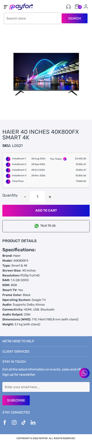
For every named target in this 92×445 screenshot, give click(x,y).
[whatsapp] (84, 373)
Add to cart (46, 211)
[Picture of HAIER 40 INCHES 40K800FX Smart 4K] (46, 74)
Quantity (10, 195)
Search (74, 18)
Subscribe (16, 400)
